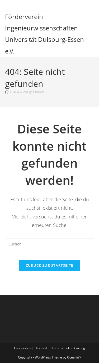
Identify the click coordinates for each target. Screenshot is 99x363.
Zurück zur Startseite (49, 265)
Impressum (22, 348)
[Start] (6, 91)
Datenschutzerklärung (68, 348)
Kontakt (41, 348)
